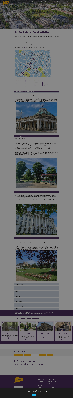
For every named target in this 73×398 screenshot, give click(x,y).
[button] (36, 393)
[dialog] (36, 393)
